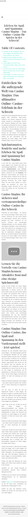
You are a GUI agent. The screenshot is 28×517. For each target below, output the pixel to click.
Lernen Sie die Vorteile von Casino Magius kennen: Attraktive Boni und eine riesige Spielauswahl (14, 70)
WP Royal (17, 514)
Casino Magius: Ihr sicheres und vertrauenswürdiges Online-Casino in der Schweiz (14, 65)
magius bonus (10, 482)
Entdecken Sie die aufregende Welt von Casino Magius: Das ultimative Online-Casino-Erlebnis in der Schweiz (13, 53)
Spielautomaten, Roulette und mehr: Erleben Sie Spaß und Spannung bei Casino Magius (14, 59)
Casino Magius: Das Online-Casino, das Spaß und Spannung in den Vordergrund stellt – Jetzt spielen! (13, 76)
